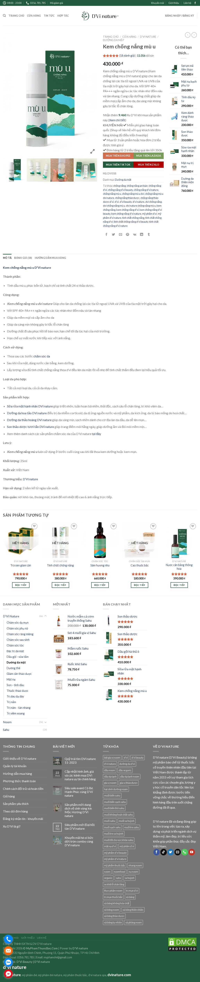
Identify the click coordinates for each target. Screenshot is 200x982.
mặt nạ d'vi (110, 846)
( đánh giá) (127, 55)
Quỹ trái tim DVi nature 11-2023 (80, 760)
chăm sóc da (41, 356)
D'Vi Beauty (24, 961)
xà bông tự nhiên (113, 922)
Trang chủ (16, 15)
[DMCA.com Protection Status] (182, 944)
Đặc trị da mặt (15, 651)
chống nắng (119, 185)
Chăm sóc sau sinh (18, 639)
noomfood (119, 871)
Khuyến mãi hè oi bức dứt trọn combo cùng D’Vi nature (79, 841)
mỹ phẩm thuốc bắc (114, 865)
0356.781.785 (25, 957)
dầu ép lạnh (110, 776)
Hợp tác (63, 15)
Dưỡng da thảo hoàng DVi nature (29, 420)
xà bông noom (111, 909)
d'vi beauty (126, 201)
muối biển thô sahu (114, 808)
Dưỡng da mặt (113, 40)
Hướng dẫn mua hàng (50, 257)
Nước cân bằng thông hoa (179, 566)
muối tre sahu (131, 827)
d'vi (117, 201)
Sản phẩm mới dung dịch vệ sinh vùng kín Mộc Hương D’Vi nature (78, 810)
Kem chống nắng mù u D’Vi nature (27, 267)
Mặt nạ (11, 679)
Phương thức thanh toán (19, 781)
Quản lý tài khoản (14, 766)
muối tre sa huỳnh (113, 833)
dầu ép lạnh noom (129, 776)
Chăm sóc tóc (15, 645)
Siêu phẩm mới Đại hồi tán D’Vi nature (80, 826)
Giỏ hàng (9, 796)
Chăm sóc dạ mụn (18, 622)
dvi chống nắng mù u (114, 205)
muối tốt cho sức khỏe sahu (118, 840)
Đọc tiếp (21, 585)
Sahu (6, 729)
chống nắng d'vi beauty (120, 189)
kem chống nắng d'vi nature (126, 213)
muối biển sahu (112, 795)
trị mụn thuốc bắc (113, 897)
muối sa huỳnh (126, 820)
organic (108, 877)
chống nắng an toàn (137, 185)
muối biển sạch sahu (115, 801)
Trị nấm (11, 702)
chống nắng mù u (112, 193)
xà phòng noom (133, 922)
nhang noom (135, 865)
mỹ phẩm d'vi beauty (115, 852)
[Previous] (3, 558)
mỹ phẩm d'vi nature (115, 859)
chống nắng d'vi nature (146, 189)
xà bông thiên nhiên (133, 909)
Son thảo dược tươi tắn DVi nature (30, 427)
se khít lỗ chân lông (114, 884)
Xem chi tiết (117, 120)
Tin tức (49, 15)
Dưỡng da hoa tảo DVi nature (27, 413)
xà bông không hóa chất (116, 903)
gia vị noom (110, 782)
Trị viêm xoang (16, 713)
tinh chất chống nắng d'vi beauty (131, 221)
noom (107, 871)
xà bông (130, 897)
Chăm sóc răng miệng (20, 634)
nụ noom (133, 871)
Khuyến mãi (157, 2)
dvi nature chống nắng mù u (141, 205)
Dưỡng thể (13, 668)
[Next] (197, 558)
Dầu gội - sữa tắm (18, 656)
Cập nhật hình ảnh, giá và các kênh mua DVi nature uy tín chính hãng (80, 775)
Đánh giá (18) (23, 257)
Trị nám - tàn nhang (18, 707)
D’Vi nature (30, 479)
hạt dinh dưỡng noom (116, 789)
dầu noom (109, 770)
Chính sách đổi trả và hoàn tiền (23, 788)
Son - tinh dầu (15, 685)
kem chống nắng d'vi (127, 209)
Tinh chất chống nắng (60, 565)
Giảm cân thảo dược (19, 673)
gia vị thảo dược (129, 782)
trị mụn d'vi (132, 890)
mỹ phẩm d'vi (149, 213)
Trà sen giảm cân (20, 565)
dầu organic (125, 770)
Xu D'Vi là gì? (12, 826)
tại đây (96, 434)
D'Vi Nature (148, 36)
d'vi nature (138, 201)
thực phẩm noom (113, 890)
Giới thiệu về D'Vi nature (19, 758)
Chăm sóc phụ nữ (17, 628)
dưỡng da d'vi (127, 763)
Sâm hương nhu (100, 565)
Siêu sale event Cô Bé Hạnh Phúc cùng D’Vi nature (79, 791)
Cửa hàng (34, 15)
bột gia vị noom (112, 757)
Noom (7, 722)
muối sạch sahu (112, 827)
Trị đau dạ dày (15, 696)
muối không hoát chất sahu (118, 814)
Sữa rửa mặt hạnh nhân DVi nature (30, 406)
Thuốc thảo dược (17, 690)
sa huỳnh (129, 877)
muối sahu (109, 820)
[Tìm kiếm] (4, 15)
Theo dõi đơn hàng (15, 811)
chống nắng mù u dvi (133, 193)
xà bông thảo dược (114, 916)
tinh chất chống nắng (133, 217)
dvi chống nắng (153, 201)
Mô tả (7, 257)
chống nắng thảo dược (127, 197)
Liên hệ (187, 2)
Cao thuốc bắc (140, 565)
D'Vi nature (42, 961)
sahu (118, 877)
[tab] (7, 258)
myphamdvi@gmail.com (58, 957)
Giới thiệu (173, 2)
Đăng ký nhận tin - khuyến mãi (23, 818)
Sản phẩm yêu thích (16, 803)
